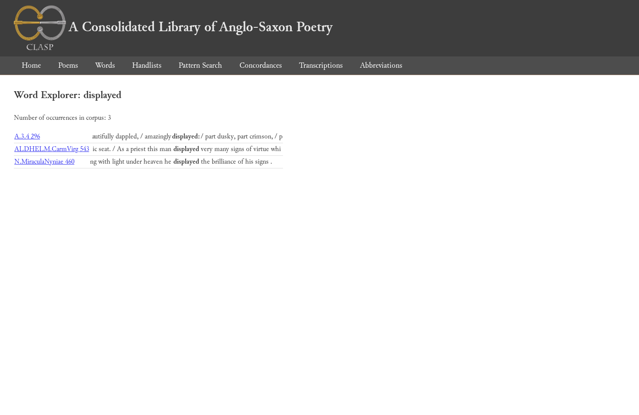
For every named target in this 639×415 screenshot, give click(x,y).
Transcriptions (321, 65)
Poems (68, 65)
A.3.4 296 (27, 137)
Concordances (261, 65)
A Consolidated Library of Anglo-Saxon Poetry (201, 27)
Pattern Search (200, 65)
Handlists (146, 65)
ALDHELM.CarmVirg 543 (51, 149)
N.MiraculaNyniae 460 (44, 162)
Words (105, 65)
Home (31, 65)
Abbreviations (381, 65)
